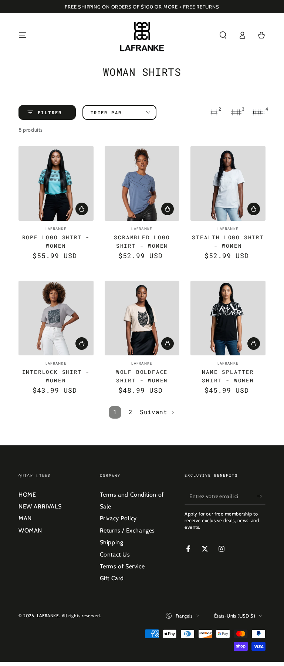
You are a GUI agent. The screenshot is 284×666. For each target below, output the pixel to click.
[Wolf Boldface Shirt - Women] (142, 318)
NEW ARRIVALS (39, 506)
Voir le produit (81, 209)
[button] (223, 35)
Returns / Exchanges (127, 530)
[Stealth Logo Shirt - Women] (228, 183)
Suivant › (157, 412)
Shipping (112, 542)
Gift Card (112, 578)
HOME (27, 494)
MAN (25, 518)
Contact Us (115, 554)
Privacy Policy (118, 518)
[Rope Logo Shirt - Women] (56, 183)
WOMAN (30, 530)
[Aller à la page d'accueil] (142, 35)
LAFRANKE (48, 615)
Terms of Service (122, 566)
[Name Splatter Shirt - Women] (228, 318)
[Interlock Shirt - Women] (56, 318)
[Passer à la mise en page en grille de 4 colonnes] (258, 112)
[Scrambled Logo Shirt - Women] (142, 183)
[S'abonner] (261, 496)
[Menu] (22, 35)
